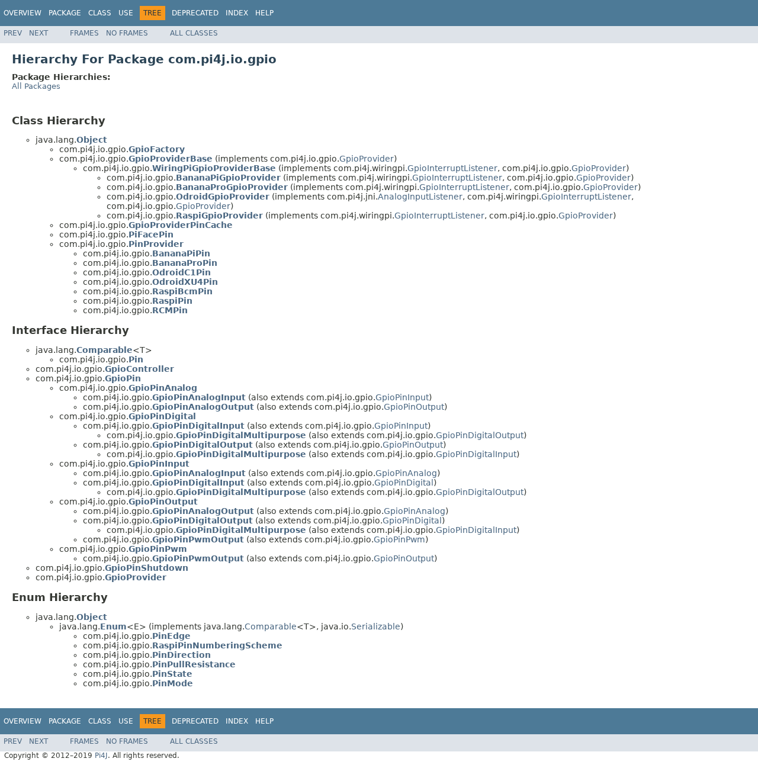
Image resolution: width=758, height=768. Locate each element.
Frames (84, 33)
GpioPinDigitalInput (476, 454)
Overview (22, 13)
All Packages (36, 86)
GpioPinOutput (414, 407)
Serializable (375, 626)
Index (237, 13)
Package (65, 13)
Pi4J (101, 755)
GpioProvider (366, 158)
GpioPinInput (402, 397)
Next (38, 33)
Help (264, 13)
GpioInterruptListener (452, 168)
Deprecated (195, 13)
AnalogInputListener (420, 196)
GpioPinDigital (403, 482)
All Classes (194, 33)
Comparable (271, 626)
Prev (13, 33)
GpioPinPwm (399, 539)
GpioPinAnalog (406, 473)
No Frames (127, 33)
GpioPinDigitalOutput (479, 435)
